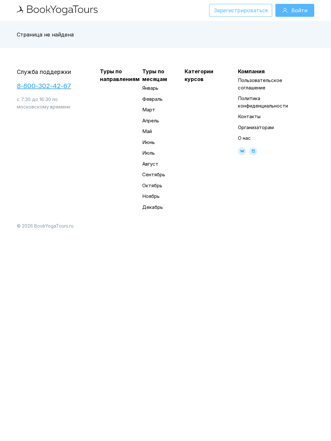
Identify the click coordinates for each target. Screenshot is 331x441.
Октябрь (152, 185)
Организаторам (256, 127)
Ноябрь (151, 196)
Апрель (150, 121)
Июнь (148, 142)
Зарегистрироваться (241, 10)
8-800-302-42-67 (44, 86)
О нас (244, 138)
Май (147, 131)
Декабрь (152, 207)
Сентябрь (153, 174)
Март (148, 110)
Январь (150, 88)
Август (150, 164)
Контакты (249, 116)
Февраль (152, 99)
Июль (148, 153)
